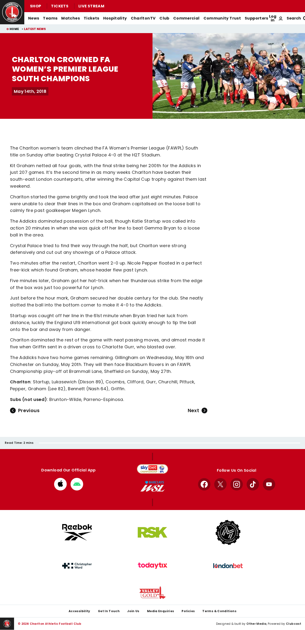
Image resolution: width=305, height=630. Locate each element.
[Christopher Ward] (77, 566)
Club (164, 18)
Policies (188, 611)
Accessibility (79, 611)
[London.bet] (228, 565)
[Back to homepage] (12, 12)
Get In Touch (109, 611)
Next (193, 410)
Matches (70, 18)
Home (14, 29)
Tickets (59, 6)
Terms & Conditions (219, 611)
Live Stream (91, 6)
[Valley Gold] (152, 592)
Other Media (256, 624)
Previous (29, 410)
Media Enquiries (160, 611)
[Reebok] (77, 532)
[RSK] (152, 532)
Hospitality (115, 18)
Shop (35, 6)
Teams (50, 18)
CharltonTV (143, 18)
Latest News (35, 29)
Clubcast (293, 624)
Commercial (186, 18)
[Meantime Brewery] (228, 532)
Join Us (133, 611)
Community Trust (222, 18)
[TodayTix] (152, 566)
